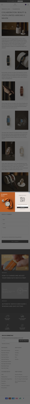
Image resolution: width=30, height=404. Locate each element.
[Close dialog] (29, 192)
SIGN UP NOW (22, 207)
